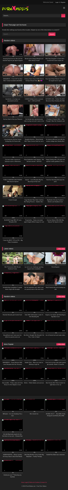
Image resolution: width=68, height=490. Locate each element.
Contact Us (44, 482)
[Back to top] (62, 484)
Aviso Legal (24, 482)
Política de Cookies (34, 482)
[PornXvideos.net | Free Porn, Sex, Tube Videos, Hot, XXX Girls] (34, 8)
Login (56, 2)
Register (63, 2)
